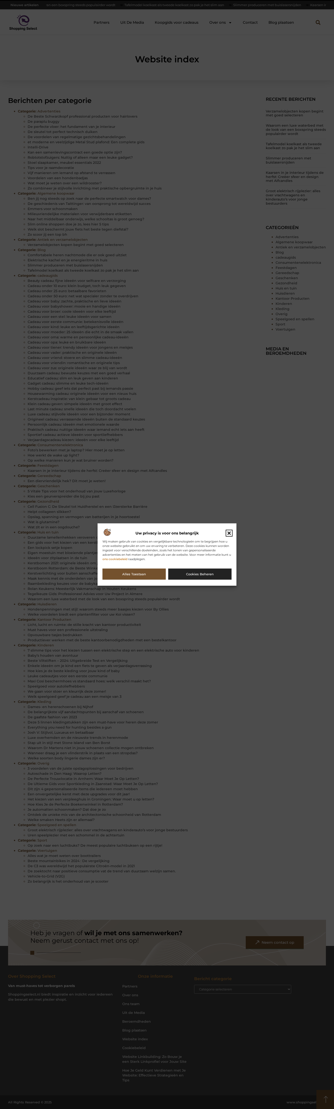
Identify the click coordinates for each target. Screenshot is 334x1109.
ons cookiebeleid (114, 559)
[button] (229, 533)
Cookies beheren (200, 574)
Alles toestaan (134, 574)
